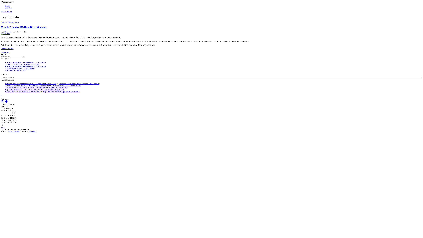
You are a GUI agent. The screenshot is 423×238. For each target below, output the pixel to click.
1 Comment (5, 52)
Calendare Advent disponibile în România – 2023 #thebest (25, 62)
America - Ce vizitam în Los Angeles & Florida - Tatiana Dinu (27, 86)
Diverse (10, 22)
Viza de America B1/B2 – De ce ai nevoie (24, 27)
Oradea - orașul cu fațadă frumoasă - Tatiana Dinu (22, 92)
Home (7, 6)
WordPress (32, 131)
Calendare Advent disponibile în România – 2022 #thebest (25, 66)
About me (8, 8)
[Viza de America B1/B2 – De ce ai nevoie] (5, 34)
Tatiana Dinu (7, 32)
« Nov (3, 127)
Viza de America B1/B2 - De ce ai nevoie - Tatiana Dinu (25, 88)
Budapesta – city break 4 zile (15, 70)
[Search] (23, 57)
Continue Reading (7, 49)
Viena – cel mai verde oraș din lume (51, 90)
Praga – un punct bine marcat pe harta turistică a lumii (61, 92)
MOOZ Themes (14, 131)
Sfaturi (17, 22)
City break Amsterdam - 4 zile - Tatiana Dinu (21, 90)
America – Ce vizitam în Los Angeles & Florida (22, 64)
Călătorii (4, 22)
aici (45, 41)
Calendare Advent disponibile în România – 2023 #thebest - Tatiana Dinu (30, 84)
